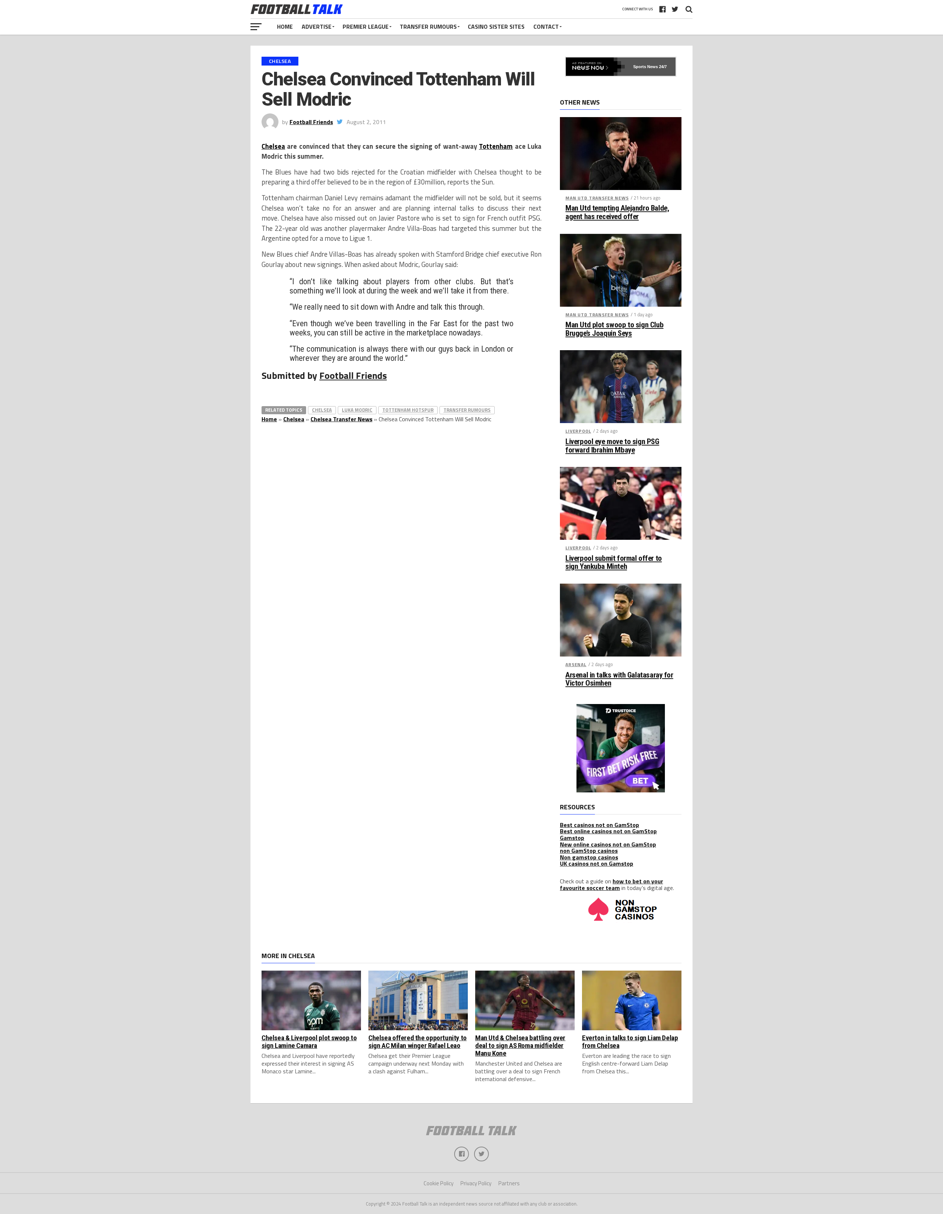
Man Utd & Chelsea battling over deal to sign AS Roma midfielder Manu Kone (520, 1046)
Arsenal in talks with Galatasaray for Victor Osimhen (619, 679)
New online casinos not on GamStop (608, 844)
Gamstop (572, 837)
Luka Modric (357, 410)
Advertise (317, 26)
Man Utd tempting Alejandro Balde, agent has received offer (617, 212)
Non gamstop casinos (589, 857)
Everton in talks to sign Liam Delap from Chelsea (630, 1042)
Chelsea (273, 146)
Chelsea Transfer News (341, 419)
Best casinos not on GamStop (599, 824)
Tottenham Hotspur (408, 410)
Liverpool (578, 430)
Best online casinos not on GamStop (608, 831)
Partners (509, 1183)
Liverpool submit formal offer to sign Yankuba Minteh (613, 562)
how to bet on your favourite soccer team (611, 884)
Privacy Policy (475, 1183)
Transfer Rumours (428, 26)
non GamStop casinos (589, 850)
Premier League (366, 26)
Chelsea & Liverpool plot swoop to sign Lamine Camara (309, 1042)
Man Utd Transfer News (597, 197)
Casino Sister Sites (496, 26)
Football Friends (311, 121)
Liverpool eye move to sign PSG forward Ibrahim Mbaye (612, 445)
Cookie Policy (438, 1183)
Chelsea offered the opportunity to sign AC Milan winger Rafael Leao (417, 1042)
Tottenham (496, 146)
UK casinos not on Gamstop (596, 863)
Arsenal (575, 664)
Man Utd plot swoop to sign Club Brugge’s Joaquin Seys (614, 329)
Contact (546, 26)
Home (285, 26)
